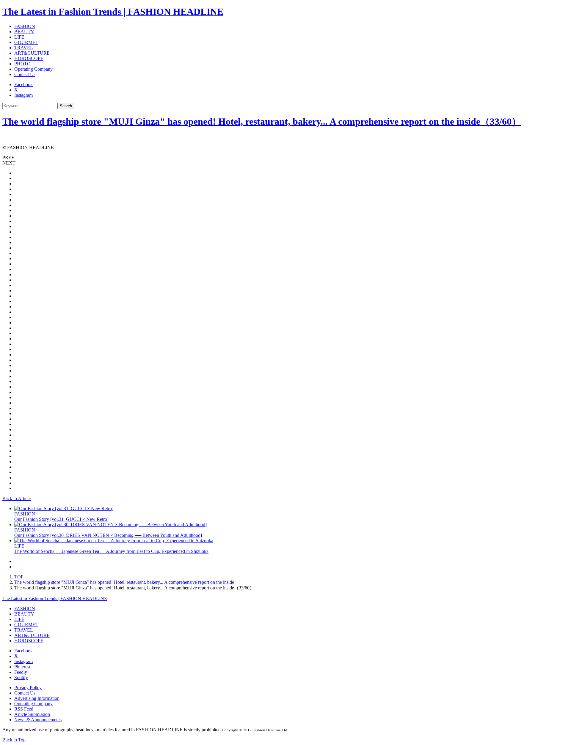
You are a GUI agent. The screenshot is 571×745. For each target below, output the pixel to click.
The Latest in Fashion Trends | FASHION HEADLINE (112, 11)
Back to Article (16, 498)
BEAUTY (24, 31)
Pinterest (22, 666)
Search (66, 106)
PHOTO (22, 63)
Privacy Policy (28, 687)
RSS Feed (23, 708)
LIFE (19, 36)
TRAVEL (23, 47)
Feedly (20, 672)
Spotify (21, 677)
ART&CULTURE (32, 53)
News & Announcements (38, 719)
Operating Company (33, 69)
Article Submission (32, 714)
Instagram (23, 95)
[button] (285, 157)
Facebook (23, 84)
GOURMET (26, 42)
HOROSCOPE (28, 58)
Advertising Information (36, 698)
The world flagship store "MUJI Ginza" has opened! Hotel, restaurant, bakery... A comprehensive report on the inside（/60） (261, 121)
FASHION (24, 26)
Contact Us (24, 74)
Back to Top (14, 739)
